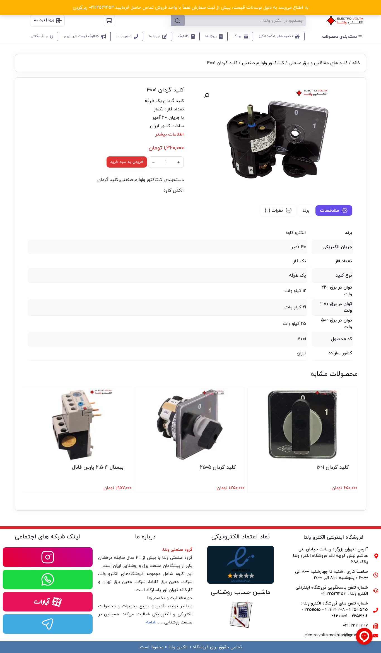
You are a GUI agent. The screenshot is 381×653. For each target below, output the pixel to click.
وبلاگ (237, 36)
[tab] (333, 210)
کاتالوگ (183, 36)
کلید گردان (107, 180)
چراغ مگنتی (39, 36)
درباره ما (154, 36)
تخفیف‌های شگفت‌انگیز (276, 36)
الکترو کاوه (173, 190)
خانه (356, 63)
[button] (207, 96)
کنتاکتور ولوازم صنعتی (263, 63)
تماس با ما (124, 36)
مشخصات (329, 210)
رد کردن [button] (80, 7)
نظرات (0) (274, 210)
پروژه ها (211, 36)
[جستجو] (178, 20)
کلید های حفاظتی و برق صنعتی (318, 63)
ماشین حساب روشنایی (240, 592)
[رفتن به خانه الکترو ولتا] (344, 21)
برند (305, 210)
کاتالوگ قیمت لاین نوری (81, 36)
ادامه (150, 622)
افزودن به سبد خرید (126, 162)
